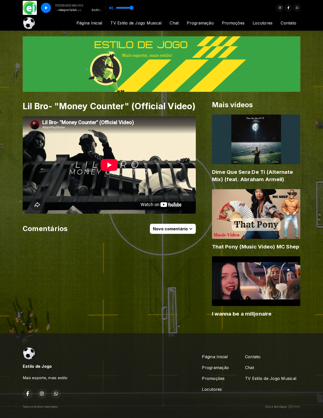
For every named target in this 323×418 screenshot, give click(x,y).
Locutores (263, 22)
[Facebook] (288, 8)
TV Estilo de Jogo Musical (136, 22)
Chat (174, 22)
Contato (288, 22)
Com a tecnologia (276, 406)
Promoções (233, 22)
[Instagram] (280, 8)
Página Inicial (89, 22)
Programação (200, 22)
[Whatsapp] (297, 8)
